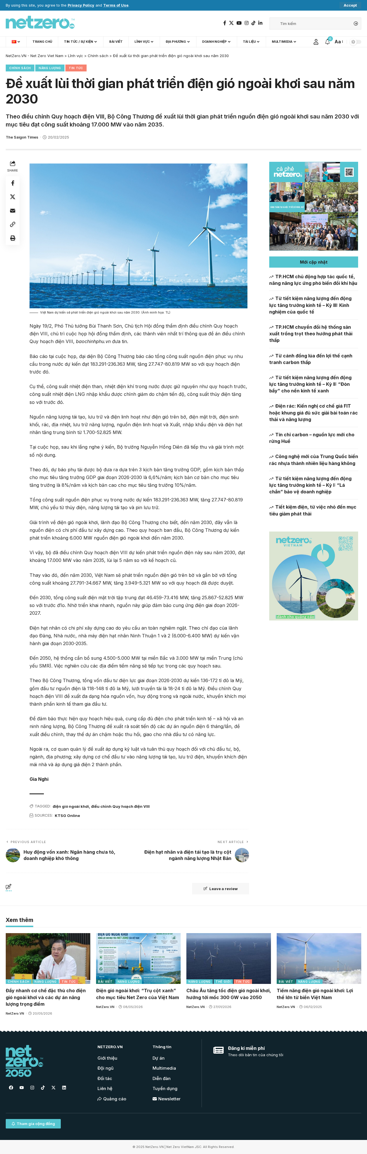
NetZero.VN (15, 1013)
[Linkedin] (64, 1088)
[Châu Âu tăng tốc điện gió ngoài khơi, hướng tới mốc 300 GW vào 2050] (228, 958)
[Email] (12, 210)
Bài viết (105, 981)
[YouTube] (239, 23)
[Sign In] (316, 42)
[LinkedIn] (260, 23)
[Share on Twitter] (12, 196)
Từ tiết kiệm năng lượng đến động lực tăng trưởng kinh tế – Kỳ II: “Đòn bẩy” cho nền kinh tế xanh (310, 384)
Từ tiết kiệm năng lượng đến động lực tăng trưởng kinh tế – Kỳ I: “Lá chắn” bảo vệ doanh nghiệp (310, 485)
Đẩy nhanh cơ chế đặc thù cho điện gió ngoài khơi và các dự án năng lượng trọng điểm (46, 997)
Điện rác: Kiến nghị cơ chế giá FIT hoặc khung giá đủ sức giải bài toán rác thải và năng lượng (313, 412)
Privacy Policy (81, 5)
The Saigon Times (22, 137)
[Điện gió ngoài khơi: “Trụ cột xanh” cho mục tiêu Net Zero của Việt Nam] (138, 958)
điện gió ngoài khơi (71, 806)
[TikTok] (253, 23)
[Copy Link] (12, 224)
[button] (313, 262)
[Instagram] (246, 23)
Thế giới (223, 981)
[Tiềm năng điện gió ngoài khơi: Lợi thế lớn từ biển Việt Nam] (319, 958)
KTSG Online (67, 815)
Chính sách (20, 68)
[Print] (12, 238)
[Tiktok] (43, 1088)
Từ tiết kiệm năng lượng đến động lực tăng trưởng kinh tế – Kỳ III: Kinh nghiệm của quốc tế (310, 304)
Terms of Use (115, 5)
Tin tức (76, 68)
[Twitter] (231, 23)
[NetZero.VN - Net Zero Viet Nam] (40, 23)
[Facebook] (225, 23)
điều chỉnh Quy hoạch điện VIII (120, 806)
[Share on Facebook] (12, 183)
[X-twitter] (53, 1088)
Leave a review (223, 888)
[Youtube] (21, 1088)
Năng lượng (50, 68)
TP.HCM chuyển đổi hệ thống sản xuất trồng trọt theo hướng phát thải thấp (310, 333)
